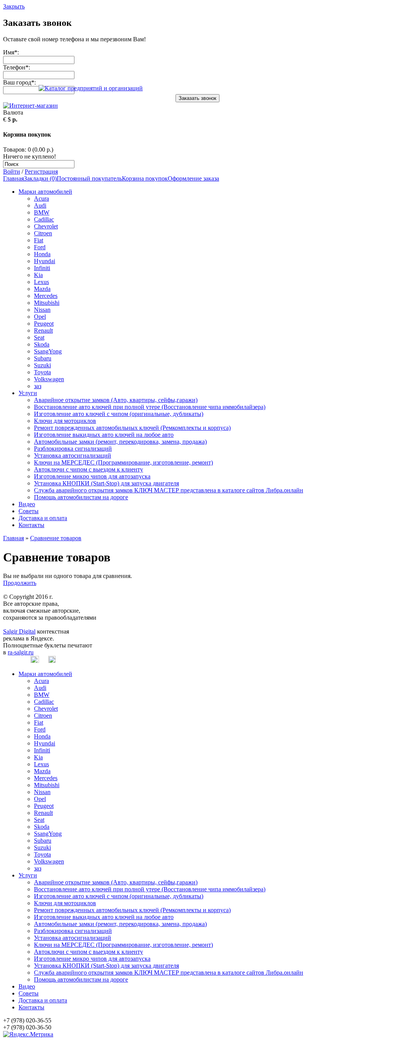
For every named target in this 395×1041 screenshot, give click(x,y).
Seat (39, 337)
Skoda (41, 344)
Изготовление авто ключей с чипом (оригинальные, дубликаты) (118, 414)
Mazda (42, 289)
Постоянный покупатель (89, 178)
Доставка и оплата (43, 518)
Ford (40, 247)
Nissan (42, 309)
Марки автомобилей (45, 191)
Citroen (43, 233)
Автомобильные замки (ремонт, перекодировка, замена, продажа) (120, 441)
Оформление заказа (193, 178)
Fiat (38, 240)
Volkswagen (49, 379)
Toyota (42, 372)
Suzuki (42, 365)
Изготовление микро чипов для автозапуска (92, 476)
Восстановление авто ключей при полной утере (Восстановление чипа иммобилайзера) (149, 407)
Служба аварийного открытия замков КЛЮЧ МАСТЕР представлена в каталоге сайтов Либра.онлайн (168, 490)
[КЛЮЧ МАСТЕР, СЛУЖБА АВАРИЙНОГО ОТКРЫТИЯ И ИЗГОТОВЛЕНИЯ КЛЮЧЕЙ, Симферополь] (91, 88)
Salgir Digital (19, 631)
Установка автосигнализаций (72, 455)
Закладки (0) (40, 178)
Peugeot (44, 323)
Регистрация (41, 171)
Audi (40, 205)
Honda (42, 254)
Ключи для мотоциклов (65, 420)
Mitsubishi (46, 302)
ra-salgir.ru (21, 652)
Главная (13, 178)
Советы (29, 511)
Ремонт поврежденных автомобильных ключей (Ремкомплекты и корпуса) (132, 427)
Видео (27, 504)
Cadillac (44, 219)
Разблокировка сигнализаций (73, 448)
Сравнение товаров (55, 538)
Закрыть (14, 6)
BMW (41, 212)
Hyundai (44, 261)
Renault (43, 330)
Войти (11, 171)
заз (37, 386)
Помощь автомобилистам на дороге (81, 497)
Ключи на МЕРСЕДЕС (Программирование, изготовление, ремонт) (123, 462)
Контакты (31, 525)
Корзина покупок (145, 178)
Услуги (28, 393)
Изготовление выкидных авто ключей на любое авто (104, 434)
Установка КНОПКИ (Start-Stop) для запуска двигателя (106, 483)
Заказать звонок (197, 98)
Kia (38, 275)
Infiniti (42, 268)
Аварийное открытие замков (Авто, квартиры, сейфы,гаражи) (116, 400)
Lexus (41, 282)
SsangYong (48, 351)
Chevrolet (46, 226)
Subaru (42, 358)
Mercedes (45, 295)
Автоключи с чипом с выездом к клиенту (88, 469)
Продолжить (19, 583)
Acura (41, 198)
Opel (40, 316)
